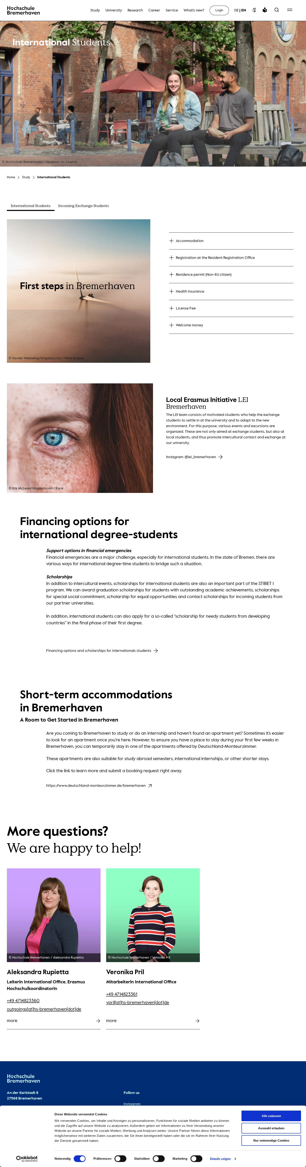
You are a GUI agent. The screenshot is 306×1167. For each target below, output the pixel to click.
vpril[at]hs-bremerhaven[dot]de (137, 1002)
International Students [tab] (31, 205)
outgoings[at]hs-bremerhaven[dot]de (44, 1009)
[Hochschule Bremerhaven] (23, 1079)
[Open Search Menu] (276, 10)
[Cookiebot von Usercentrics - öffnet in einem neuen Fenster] (27, 1159)
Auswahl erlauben (271, 1128)
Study (26, 177)
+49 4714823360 (23, 1001)
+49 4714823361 (121, 994)
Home (11, 177)
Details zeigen (220, 1159)
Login (219, 10)
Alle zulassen (271, 1116)
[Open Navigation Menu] (290, 10)
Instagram (132, 1104)
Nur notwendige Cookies (271, 1140)
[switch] (120, 1158)
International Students (53, 177)
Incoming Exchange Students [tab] (83, 205)
